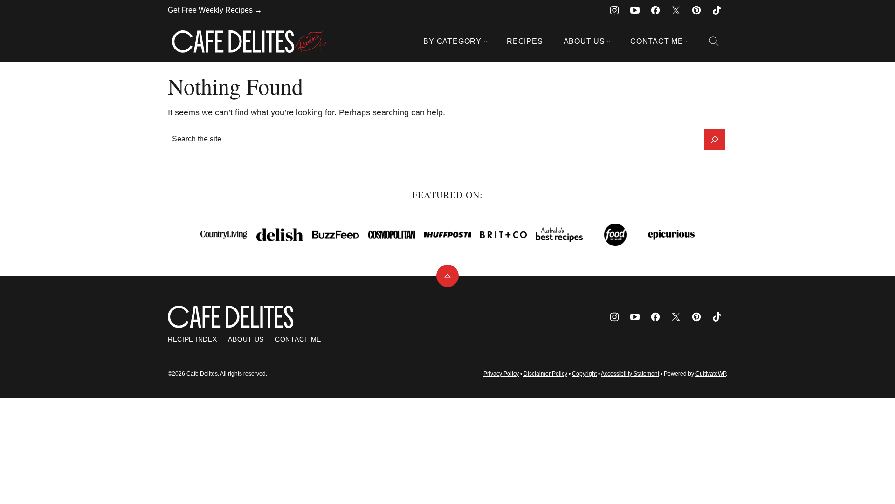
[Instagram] (614, 10)
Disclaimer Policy (545, 374)
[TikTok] (717, 10)
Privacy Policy (501, 374)
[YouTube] (635, 10)
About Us (584, 41)
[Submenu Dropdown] (485, 41)
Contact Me (656, 41)
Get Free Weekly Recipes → (215, 10)
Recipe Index (192, 339)
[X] (676, 10)
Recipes (525, 41)
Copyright (584, 374)
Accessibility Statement (630, 374)
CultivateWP (710, 374)
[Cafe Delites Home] (249, 41)
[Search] (714, 41)
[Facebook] (655, 10)
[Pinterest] (696, 10)
